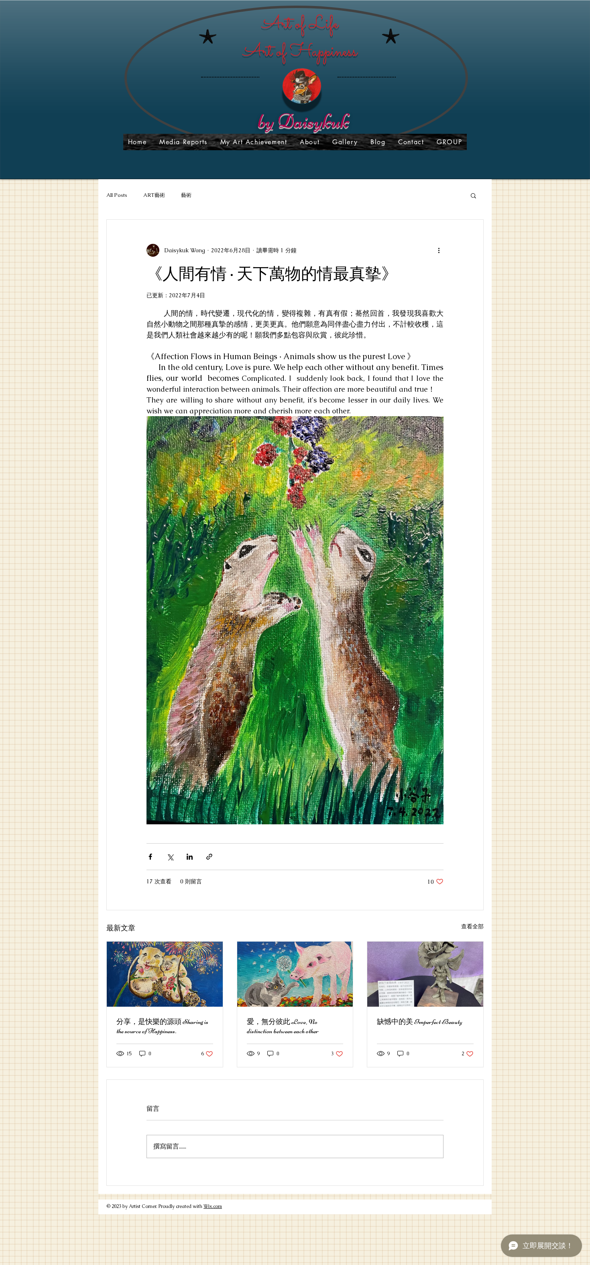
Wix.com (212, 1206)
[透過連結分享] (209, 856)
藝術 (186, 195)
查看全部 (472, 926)
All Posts (116, 195)
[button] (473, 195)
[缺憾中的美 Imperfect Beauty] (425, 974)
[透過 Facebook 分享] (150, 856)
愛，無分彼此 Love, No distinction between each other (283, 1026)
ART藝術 (154, 195)
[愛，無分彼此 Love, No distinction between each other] (295, 974)
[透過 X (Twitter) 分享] (170, 856)
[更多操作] (439, 250)
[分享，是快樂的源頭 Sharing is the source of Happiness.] (165, 974)
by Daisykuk (303, 121)
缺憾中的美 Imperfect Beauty (419, 1021)
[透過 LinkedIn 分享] (189, 856)
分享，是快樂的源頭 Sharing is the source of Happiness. (162, 1026)
